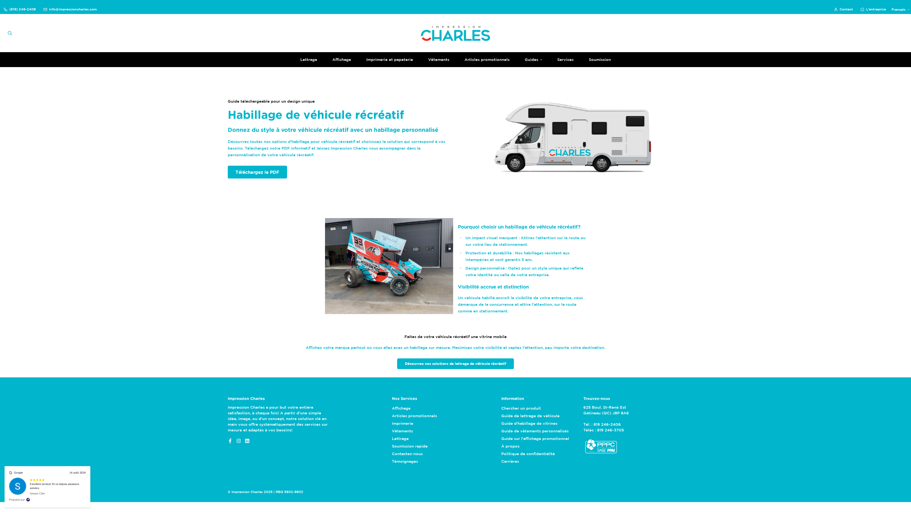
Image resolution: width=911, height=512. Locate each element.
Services (565, 59)
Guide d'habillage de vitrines (529, 423)
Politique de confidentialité (528, 454)
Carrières (510, 461)
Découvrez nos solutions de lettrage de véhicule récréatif (455, 364)
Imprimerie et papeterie (389, 59)
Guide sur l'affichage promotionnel (535, 438)
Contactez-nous (407, 454)
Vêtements (438, 59)
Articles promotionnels (487, 59)
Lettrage (308, 59)
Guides (531, 59)
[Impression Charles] (455, 33)
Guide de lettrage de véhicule (530, 416)
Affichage (341, 59)
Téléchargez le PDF (257, 172)
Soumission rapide (410, 446)
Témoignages (405, 461)
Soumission (600, 59)
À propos (510, 446)
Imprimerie (402, 423)
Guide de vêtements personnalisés (535, 431)
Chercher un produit (521, 408)
